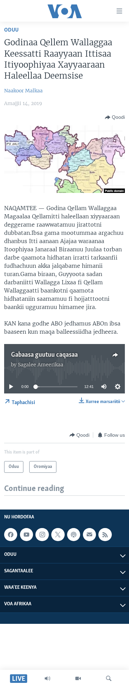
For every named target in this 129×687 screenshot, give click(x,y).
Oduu (11, 30)
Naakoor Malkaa (23, 91)
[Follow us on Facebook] (10, 534)
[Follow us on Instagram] (42, 534)
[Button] (115, 117)
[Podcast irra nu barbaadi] (73, 534)
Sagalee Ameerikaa (40, 365)
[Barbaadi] (108, 678)
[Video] (78, 678)
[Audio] (47, 678)
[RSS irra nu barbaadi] (104, 534)
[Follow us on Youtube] (26, 534)
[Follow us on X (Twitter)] (57, 534)
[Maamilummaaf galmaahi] (89, 534)
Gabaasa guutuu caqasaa (44, 355)
